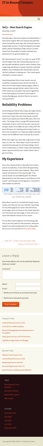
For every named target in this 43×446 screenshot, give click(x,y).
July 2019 (7, 420)
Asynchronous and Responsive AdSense (16, 370)
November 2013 (10, 428)
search (6, 34)
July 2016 (7, 424)
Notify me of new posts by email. (16, 298)
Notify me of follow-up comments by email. (20, 293)
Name (5, 284)
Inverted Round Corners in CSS (13, 359)
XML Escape (8, 398)
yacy (11, 34)
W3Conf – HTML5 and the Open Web (19, 240)
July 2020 (7, 417)
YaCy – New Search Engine (17, 27)
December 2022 (10, 413)
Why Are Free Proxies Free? (12, 355)
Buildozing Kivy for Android (12, 362)
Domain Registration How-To (13, 366)
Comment (6, 269)
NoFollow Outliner (11, 391)
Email (5, 288)
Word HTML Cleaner (11, 394)
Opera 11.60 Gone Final (29, 244)
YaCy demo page (30, 229)
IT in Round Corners (27, 441)
